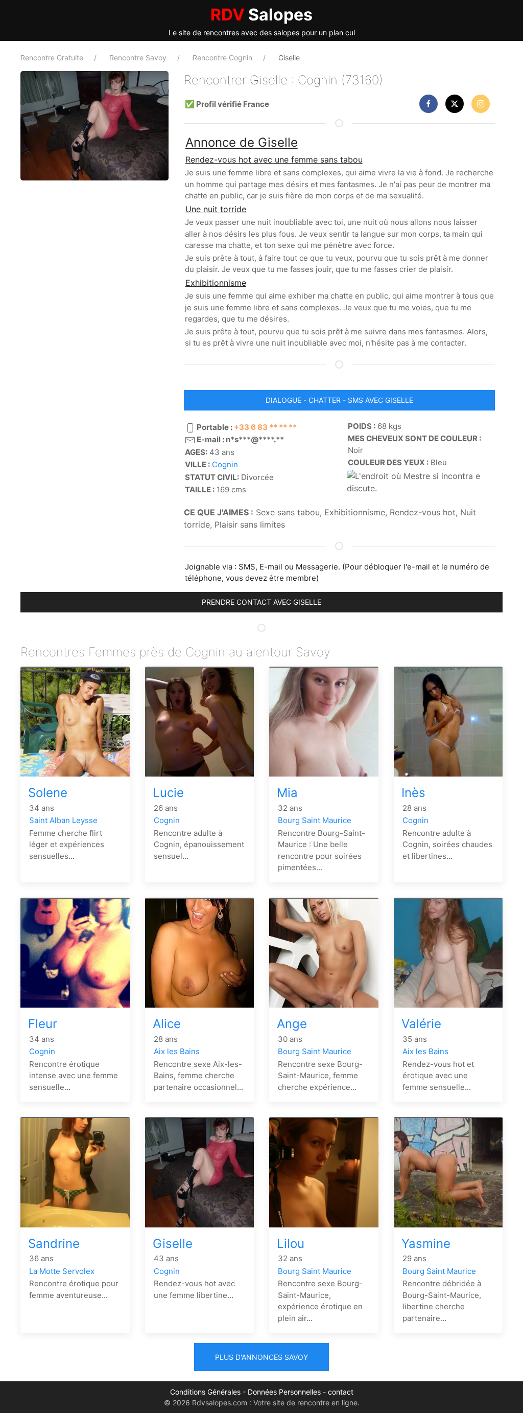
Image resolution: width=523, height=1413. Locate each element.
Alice (167, 1023)
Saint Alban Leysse (63, 820)
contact (340, 1391)
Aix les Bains (177, 1051)
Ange (292, 1023)
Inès (413, 792)
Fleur (42, 1023)
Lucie (168, 792)
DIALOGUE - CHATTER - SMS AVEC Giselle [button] (339, 400)
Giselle (173, 1243)
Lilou (290, 1243)
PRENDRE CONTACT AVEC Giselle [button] (261, 602)
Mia (287, 792)
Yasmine (425, 1243)
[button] (428, 104)
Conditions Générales (205, 1391)
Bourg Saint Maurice (314, 820)
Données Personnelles (284, 1391)
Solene (47, 792)
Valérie (421, 1023)
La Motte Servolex (61, 1271)
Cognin (225, 464)
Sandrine (54, 1243)
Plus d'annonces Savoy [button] (261, 1357)
